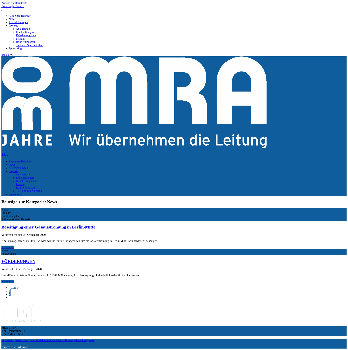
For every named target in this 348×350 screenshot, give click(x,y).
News (12, 19)
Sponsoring (15, 48)
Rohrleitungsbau (25, 41)
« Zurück (14, 287)
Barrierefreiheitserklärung (14, 346)
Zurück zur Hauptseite (14, 3)
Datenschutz (22, 340)
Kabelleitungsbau (26, 35)
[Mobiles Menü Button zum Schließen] (2, 10)
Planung (20, 38)
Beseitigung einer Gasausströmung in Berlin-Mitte (48, 227)
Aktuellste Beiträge (20, 15)
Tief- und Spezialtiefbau (29, 45)
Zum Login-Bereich (12, 6)
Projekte (13, 25)
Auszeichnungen (18, 22)
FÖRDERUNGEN (18, 261)
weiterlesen (7, 247)
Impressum (7, 340)
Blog (4, 154)
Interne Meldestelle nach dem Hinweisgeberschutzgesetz (62, 340)
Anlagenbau (23, 28)
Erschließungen (25, 32)
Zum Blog (7, 54)
